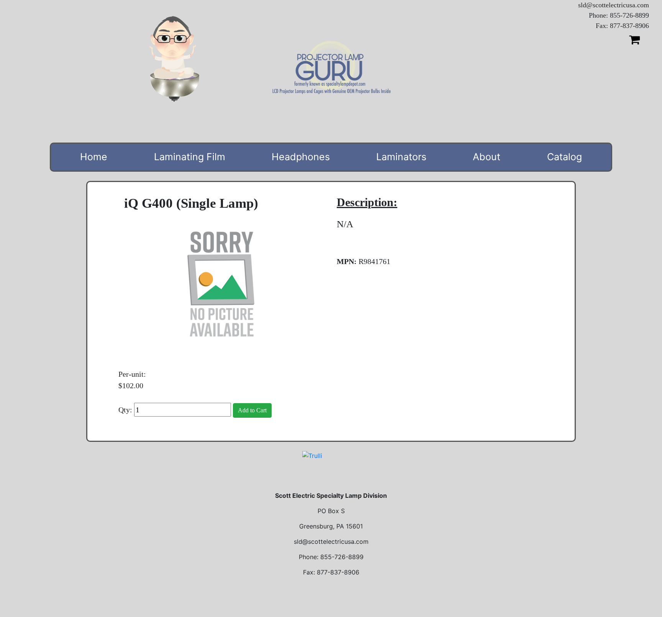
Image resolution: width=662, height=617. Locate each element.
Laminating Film (189, 156)
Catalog (564, 156)
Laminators (401, 156)
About (486, 156)
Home (93, 156)
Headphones (301, 156)
